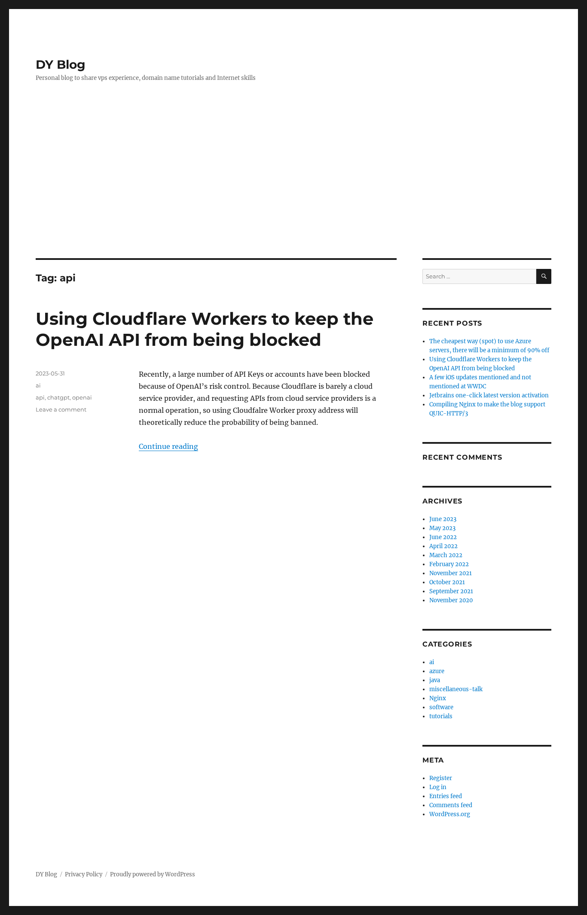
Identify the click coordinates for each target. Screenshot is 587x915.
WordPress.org (449, 814)
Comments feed (450, 805)
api (40, 397)
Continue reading (168, 446)
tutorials (440, 716)
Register (440, 778)
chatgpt (58, 397)
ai (38, 385)
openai (82, 397)
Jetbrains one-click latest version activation (489, 395)
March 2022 (445, 555)
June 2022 (443, 537)
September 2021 (451, 591)
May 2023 (442, 528)
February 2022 (449, 564)
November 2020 (451, 600)
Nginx (437, 698)
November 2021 (450, 573)
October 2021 (447, 582)
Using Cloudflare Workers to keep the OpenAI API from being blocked (204, 329)
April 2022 (443, 546)
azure (436, 671)
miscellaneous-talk (456, 689)
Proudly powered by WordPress (152, 874)
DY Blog (61, 64)
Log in (437, 787)
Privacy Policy (83, 874)
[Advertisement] (293, 194)
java (434, 680)
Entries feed (445, 796)
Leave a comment (61, 409)
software (441, 707)
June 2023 (442, 519)
